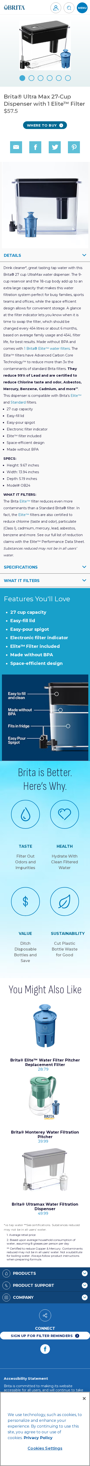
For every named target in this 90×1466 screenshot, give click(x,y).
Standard (18, 402)
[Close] (84, 1398)
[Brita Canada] (14, 7)
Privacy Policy (38, 1437)
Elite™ (76, 395)
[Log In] (56, 8)
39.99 (45, 1137)
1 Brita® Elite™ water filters (47, 348)
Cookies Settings (45, 1448)
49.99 (45, 1209)
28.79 (45, 1065)
